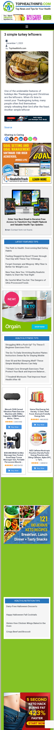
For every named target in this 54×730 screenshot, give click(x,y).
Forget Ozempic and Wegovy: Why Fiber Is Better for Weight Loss (26, 265)
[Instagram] (35, 139)
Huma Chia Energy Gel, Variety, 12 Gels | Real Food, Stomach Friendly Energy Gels (39, 412)
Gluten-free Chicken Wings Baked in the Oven (26, 624)
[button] (27, 26)
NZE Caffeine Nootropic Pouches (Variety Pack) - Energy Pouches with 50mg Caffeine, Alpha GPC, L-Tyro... (39, 455)
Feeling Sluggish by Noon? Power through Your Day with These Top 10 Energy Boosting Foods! (26, 257)
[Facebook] (7, 139)
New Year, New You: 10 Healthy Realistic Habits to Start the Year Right (25, 273)
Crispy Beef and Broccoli (18, 631)
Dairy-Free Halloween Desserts (21, 606)
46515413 (18, 465)
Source (8, 127)
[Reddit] (16, 139)
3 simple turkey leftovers (23, 34)
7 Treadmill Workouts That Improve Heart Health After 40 (26, 378)
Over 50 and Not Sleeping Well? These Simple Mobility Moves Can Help (24, 362)
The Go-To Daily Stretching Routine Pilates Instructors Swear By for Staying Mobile (26, 354)
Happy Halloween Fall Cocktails (21, 615)
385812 (44, 463)
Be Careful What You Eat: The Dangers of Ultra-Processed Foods (26, 281)
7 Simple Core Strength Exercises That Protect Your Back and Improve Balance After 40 (25, 370)
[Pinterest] (25, 139)
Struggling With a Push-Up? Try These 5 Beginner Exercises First (25, 346)
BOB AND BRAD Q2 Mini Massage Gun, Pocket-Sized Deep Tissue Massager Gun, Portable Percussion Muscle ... (13, 457)
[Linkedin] (21, 139)
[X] (11, 139)
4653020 (44, 419)
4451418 (18, 422)
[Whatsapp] (30, 139)
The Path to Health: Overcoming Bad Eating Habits (27, 249)
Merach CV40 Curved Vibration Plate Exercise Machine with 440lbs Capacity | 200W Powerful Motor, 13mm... (14, 414)
